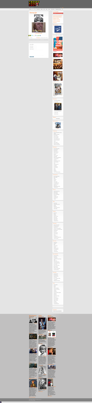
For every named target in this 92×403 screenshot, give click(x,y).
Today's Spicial (56, 142)
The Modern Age (56, 196)
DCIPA (54, 178)
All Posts (30, 9)
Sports (49, 9)
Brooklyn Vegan (56, 149)
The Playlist (55, 165)
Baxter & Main (55, 177)
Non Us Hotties (56, 135)
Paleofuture (55, 294)
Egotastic (55, 154)
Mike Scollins (55, 217)
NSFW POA (55, 206)
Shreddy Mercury (56, 220)
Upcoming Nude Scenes (57, 207)
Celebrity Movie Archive (57, 204)
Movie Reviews (32, 315)
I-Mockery (55, 243)
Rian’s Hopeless (31, 333)
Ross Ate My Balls (56, 137)
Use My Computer (56, 238)
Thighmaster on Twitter (56, 18)
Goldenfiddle (55, 156)
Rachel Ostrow (55, 219)
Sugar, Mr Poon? (56, 300)
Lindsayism (55, 291)
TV (62, 9)
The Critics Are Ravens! (57, 100)
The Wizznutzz (55, 302)
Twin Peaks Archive (56, 269)
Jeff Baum (55, 290)
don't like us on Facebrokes (56, 21)
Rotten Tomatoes (56, 267)
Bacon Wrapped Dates (56, 148)
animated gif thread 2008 (38, 33)
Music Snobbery (56, 193)
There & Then (52, 9)
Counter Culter (56, 112)
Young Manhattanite (56, 303)
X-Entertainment (56, 251)
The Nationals (55, 279)
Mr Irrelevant (55, 277)
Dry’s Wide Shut (55, 95)
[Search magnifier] (63, 13)
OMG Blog (55, 293)
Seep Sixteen (49, 330)
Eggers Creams (31, 317)
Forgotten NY (55, 242)
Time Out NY (55, 250)
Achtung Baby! (56, 284)
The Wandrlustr (56, 166)
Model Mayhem (56, 230)
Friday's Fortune (56, 155)
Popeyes (55, 180)
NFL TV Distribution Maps (57, 278)
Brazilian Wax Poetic (41, 334)
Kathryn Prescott (56, 216)
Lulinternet (55, 159)
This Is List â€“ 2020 (50, 378)
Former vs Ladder (40, 365)
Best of (49, 315)
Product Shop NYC (56, 164)
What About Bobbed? (56, 143)
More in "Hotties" (40, 391)
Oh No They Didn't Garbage (57, 292)
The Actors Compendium (57, 268)
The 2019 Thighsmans (50, 347)
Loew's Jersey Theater (56, 265)
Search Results (32, 7)
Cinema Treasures (56, 255)
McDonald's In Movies (56, 134)
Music (46, 9)
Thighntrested (55, 22)
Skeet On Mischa (56, 299)
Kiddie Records (56, 192)
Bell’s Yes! (54, 69)
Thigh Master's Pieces (58, 9)
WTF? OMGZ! (55, 208)
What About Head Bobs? (57, 144)
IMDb (54, 244)
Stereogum (55, 195)
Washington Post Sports (57, 280)
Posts (61, 7)
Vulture (55, 168)
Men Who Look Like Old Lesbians (58, 229)
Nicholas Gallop (33, 400)
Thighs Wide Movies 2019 (51, 364)
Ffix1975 (55, 205)
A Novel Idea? (55, 51)
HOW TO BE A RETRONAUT (57, 157)
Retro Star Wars (56, 266)
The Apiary (55, 301)
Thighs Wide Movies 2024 (56, 57)
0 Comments (35, 13)
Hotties (42, 9)
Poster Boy (55, 231)
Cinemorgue (55, 256)
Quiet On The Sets (56, 136)
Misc (44, 9)
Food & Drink (38, 9)
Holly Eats (55, 179)
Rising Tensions (56, 232)
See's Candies (55, 181)
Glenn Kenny (55, 260)
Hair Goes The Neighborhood (32, 348)
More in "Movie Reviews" (32, 397)
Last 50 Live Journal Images (57, 228)
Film (34, 9)
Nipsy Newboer (56, 218)
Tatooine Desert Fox (40, 317)
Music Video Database (56, 194)
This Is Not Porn (56, 167)
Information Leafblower (57, 289)
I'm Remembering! (56, 158)
